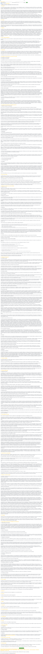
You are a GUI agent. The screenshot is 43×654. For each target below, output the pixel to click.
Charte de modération (26, 649)
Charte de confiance (20, 649)
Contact (6, 650)
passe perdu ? (8, 3)
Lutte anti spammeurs (33, 649)
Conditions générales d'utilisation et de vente (6, 649)
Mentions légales (15, 649)
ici (15, 653)
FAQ (8, 650)
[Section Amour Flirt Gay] (25, 2)
